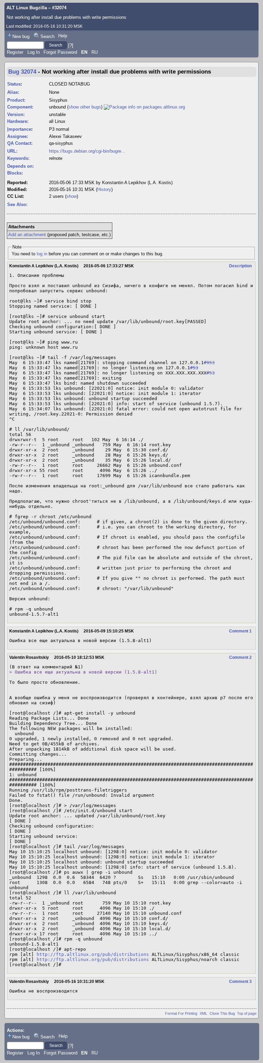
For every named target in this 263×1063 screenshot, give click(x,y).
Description (240, 266)
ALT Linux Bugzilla (27, 7)
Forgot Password (60, 52)
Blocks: (15, 173)
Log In (33, 52)
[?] (70, 45)
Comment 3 (240, 981)
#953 (209, 362)
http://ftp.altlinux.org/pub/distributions (93, 954)
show (71, 196)
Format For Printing (181, 1013)
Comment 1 (240, 631)
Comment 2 (240, 657)
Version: (16, 114)
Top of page (246, 1013)
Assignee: (17, 136)
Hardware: (17, 121)
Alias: (13, 92)
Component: (20, 107)
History (104, 189)
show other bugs (84, 107)
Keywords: (18, 158)
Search (47, 36)
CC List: (15, 196)
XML (203, 1013)
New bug (20, 36)
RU (94, 52)
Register (15, 52)
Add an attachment (27, 234)
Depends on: (20, 166)
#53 (194, 367)
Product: (16, 100)
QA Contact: (20, 143)
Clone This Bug (222, 1013)
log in (42, 253)
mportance (19, 129)
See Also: (17, 204)
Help (62, 35)
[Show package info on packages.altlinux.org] (144, 107)
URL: (12, 151)
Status (14, 84)
